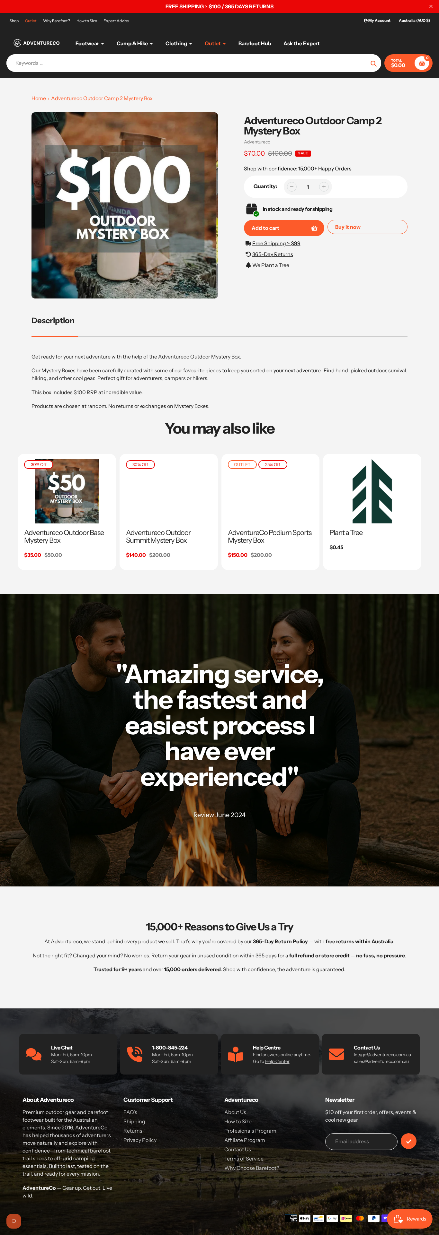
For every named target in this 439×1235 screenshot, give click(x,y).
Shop (14, 20)
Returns (132, 1130)
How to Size (86, 20)
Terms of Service (244, 1158)
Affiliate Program (244, 1140)
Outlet (31, 20)
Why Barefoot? (56, 20)
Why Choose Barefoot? (251, 1168)
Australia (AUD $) (414, 20)
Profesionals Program (250, 1130)
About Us (235, 1112)
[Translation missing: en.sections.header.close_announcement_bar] (431, 6)
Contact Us (237, 1149)
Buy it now (348, 227)
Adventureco (257, 142)
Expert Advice (116, 20)
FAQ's (130, 1112)
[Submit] (409, 1141)
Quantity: (265, 186)
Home (38, 98)
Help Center (277, 1061)
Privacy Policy (140, 1140)
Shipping (134, 1121)
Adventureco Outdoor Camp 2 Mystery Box (102, 98)
